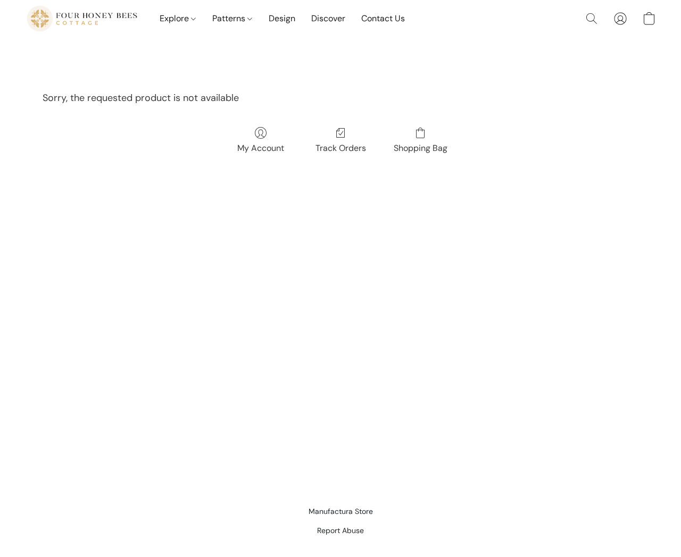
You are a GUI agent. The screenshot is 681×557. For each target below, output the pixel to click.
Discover (328, 18)
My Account (260, 148)
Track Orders (340, 148)
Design (282, 18)
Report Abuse (340, 530)
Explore (175, 18)
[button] (82, 18)
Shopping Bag (420, 148)
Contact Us (383, 18)
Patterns (229, 18)
